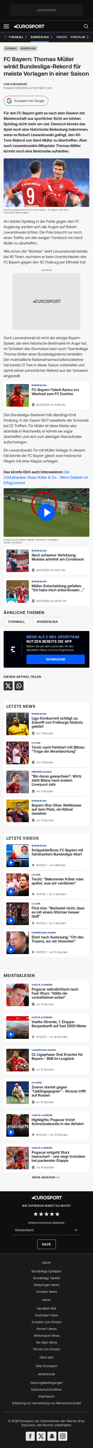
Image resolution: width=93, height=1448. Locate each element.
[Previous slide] (5, 37)
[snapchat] (51, 1436)
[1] (35, 1214)
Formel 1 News (47, 1329)
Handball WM (46, 1308)
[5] (57, 1214)
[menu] (86, 26)
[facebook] (30, 1436)
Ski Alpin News (46, 1342)
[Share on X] (8, 685)
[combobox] (46, 1230)
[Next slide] (87, 37)
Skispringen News (46, 1285)
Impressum (46, 1396)
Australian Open (46, 1315)
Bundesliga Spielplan (46, 1271)
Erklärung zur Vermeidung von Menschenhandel (46, 1403)
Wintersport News (47, 1335)
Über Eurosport (46, 1366)
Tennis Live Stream (46, 1349)
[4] (52, 1214)
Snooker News (46, 1291)
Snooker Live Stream (47, 1322)
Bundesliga (28, 48)
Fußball (11, 48)
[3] (46, 1214)
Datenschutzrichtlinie (46, 1389)
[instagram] (62, 1436)
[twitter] (41, 1436)
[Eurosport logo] (29, 26)
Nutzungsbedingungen (46, 1383)
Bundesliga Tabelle (46, 1278)
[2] (41, 1214)
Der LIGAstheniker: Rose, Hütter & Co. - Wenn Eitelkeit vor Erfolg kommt (46, 477)
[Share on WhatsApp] (18, 685)
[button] (6, 26)
